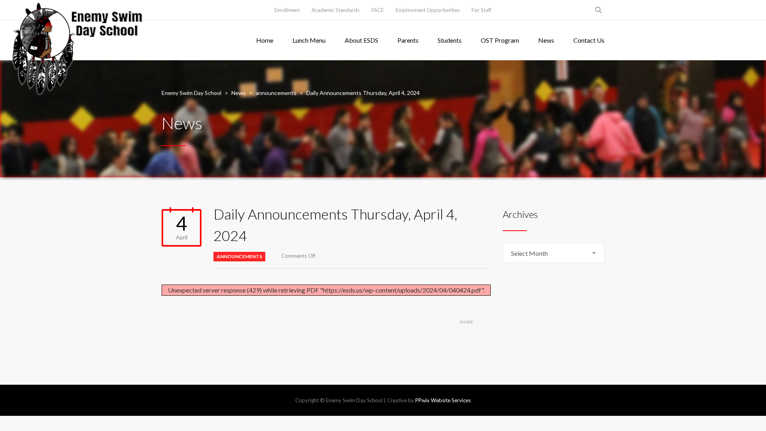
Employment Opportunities (428, 10)
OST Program (500, 40)
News (546, 40)
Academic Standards (335, 10)
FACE (377, 10)
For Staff (482, 10)
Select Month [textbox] (529, 253)
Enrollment (287, 10)
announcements (239, 256)
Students (450, 40)
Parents (408, 40)
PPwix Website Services (443, 400)
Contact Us (588, 40)
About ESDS (361, 40)
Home (264, 40)
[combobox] (553, 253)
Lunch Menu (309, 40)
